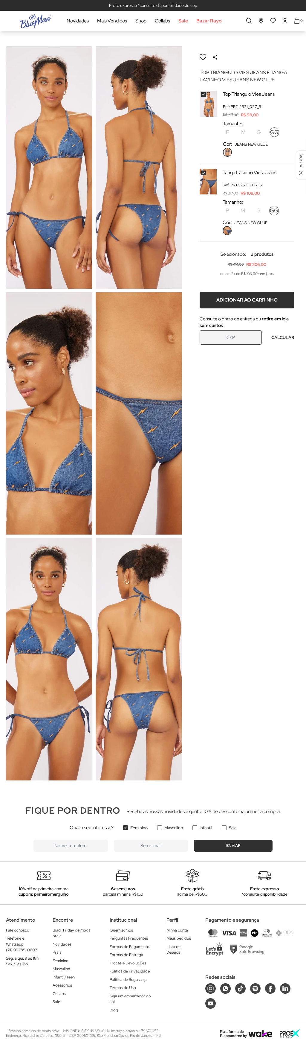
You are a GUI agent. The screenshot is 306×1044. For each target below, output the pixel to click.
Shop (140, 21)
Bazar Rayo (209, 21)
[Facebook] (270, 988)
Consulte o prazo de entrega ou (244, 322)
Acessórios (62, 985)
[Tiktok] (240, 988)
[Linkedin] (285, 988)
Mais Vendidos (112, 21)
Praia (57, 952)
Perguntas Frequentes (129, 938)
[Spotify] (255, 988)
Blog (114, 1010)
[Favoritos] (273, 21)
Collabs (162, 21)
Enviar (233, 845)
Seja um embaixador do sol (130, 999)
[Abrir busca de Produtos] (249, 21)
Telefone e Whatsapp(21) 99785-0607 (21, 944)
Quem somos (121, 930)
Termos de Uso (123, 987)
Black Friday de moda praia (72, 933)
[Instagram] (210, 988)
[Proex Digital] (290, 1033)
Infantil (206, 827)
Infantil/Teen (64, 977)
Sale (183, 21)
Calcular (282, 337)
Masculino (173, 827)
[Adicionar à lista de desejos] (203, 57)
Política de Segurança (129, 979)
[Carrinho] (297, 21)
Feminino (139, 827)
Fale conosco (17, 930)
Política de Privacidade (130, 971)
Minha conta (177, 930)
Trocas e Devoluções (128, 963)
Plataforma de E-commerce (232, 1034)
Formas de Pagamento (129, 946)
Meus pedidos (178, 938)
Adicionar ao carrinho (247, 300)
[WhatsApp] (225, 988)
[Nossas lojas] (261, 21)
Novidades (78, 21)
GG (274, 132)
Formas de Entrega (126, 954)
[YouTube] (210, 1003)
